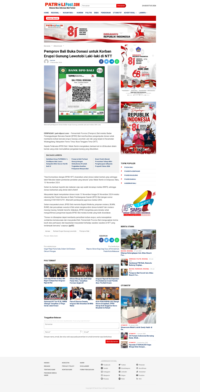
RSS (140, 379)
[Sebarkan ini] (101, 61)
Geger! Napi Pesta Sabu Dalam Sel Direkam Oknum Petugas (59, 249)
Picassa (106, 379)
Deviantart (142, 372)
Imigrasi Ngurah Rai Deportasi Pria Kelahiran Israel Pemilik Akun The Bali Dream (107, 281)
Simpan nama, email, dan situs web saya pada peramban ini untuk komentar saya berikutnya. (78, 337)
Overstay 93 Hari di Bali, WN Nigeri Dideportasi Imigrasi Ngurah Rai (54, 281)
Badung (123, 251)
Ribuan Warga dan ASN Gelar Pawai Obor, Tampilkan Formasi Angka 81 (81, 281)
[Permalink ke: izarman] (46, 61)
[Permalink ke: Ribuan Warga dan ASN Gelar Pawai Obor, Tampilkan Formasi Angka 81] (81, 270)
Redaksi (47, 366)
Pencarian (121, 6)
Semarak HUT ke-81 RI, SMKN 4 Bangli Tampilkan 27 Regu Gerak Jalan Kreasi (55, 304)
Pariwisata (138, 269)
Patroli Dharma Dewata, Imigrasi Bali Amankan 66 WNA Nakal (81, 304)
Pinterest (142, 365)
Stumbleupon (125, 368)
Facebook (106, 365)
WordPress (142, 368)
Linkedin (124, 372)
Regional (130, 251)
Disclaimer (84, 366)
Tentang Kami (49, 369)
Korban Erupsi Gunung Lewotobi (64, 231)
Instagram (106, 372)
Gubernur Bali (130, 183)
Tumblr (105, 368)
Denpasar (132, 259)
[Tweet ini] (106, 61)
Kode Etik (65, 363)
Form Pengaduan (87, 369)
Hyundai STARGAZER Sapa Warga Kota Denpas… (140, 346)
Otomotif (124, 325)
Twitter (123, 365)
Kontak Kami (67, 369)
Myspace (106, 375)
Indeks (46, 363)
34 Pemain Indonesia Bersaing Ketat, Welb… (141, 337)
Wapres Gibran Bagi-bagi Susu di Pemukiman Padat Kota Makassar (102, 249)
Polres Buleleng (131, 175)
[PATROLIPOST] (62, 5)
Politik (138, 259)
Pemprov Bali (84, 231)
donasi (47, 231)
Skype (123, 375)
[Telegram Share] (111, 61)
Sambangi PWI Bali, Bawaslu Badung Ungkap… (140, 264)
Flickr (123, 379)
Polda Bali (128, 167)
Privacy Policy (68, 366)
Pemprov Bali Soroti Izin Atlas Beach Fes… (141, 274)
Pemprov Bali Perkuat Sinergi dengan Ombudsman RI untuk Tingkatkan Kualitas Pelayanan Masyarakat (80, 164)
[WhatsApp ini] (117, 61)
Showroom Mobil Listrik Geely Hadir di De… (136, 328)
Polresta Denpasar (132, 171)
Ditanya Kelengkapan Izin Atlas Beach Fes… (136, 254)
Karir (82, 363)
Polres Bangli (130, 179)
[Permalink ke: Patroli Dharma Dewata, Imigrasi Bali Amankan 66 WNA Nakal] (81, 293)
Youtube (141, 375)
